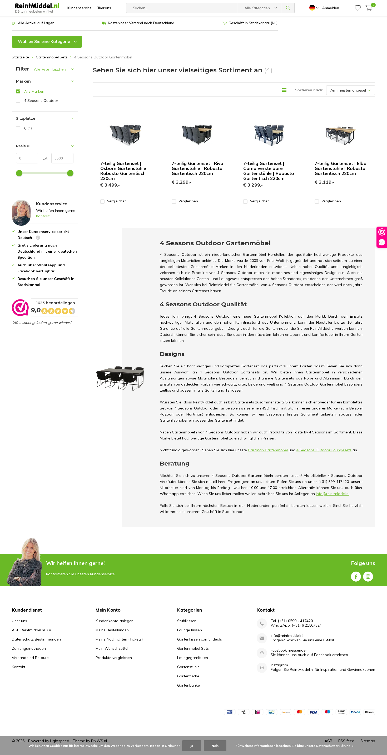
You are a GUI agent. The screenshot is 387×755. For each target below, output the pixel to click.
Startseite (20, 57)
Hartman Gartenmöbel (268, 450)
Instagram (368, 577)
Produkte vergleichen (114, 657)
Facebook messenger (289, 650)
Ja (191, 746)
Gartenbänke (188, 685)
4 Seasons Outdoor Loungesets (323, 450)
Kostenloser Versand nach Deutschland (141, 23)
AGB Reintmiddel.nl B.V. (32, 630)
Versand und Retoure (30, 657)
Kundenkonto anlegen (114, 620)
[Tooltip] (38, 238)
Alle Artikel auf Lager (36, 23)
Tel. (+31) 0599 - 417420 (292, 621)
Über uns (104, 8)
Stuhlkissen (186, 620)
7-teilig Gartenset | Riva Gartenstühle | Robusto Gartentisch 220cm (197, 168)
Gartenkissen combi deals (199, 639)
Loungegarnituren (192, 657)
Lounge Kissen (189, 630)
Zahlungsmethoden (29, 648)
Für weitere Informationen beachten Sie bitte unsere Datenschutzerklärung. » (295, 746)
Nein (215, 746)
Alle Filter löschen (50, 69)
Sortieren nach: (309, 90)
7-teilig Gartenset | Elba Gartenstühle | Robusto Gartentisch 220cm (340, 168)
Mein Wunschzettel (112, 648)
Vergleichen (117, 201)
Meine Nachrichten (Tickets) (119, 639)
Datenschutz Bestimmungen (36, 639)
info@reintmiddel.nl (287, 635)
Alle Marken (34, 91)
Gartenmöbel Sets (51, 57)
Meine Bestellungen (112, 630)
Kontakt (42, 216)
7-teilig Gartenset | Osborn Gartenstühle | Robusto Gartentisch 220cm (124, 171)
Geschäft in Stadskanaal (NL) (253, 23)
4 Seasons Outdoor (41, 100)
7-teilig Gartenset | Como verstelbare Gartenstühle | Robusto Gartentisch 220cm (268, 171)
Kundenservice (79, 8)
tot (42, 158)
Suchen (288, 8)
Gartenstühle (188, 666)
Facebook (356, 577)
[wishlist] (358, 8)
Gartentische (188, 676)
